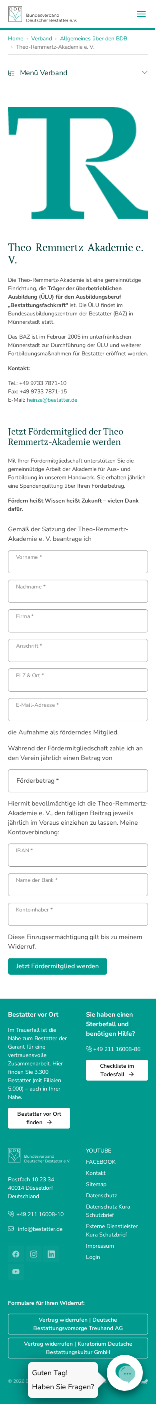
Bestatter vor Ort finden (39, 1118)
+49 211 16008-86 (116, 1049)
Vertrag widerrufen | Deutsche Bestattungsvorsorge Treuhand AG (78, 1324)
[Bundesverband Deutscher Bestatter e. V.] (42, 14)
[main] (78, 541)
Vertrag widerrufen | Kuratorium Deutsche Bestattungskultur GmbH (78, 1348)
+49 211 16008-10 (40, 1214)
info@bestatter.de (40, 1229)
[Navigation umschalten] (141, 14)
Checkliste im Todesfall (117, 1070)
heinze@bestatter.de (52, 400)
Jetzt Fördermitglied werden (57, 966)
